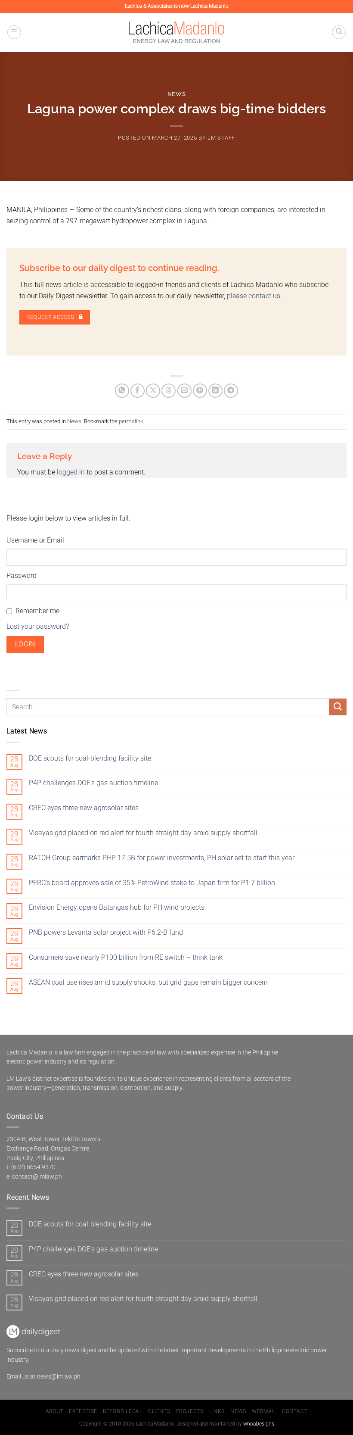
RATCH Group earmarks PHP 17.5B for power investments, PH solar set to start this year (161, 858)
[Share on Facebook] (137, 391)
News (176, 94)
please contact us (253, 296)
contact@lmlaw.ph (37, 1176)
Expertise (83, 1411)
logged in (71, 472)
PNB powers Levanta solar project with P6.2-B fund (106, 932)
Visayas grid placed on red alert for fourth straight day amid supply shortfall (143, 833)
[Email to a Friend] (184, 391)
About (54, 1411)
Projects (190, 1411)
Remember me (37, 611)
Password (21, 575)
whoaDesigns (258, 1424)
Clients (159, 1411)
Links (217, 1411)
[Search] (339, 32)
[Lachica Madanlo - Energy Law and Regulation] (176, 32)
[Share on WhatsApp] (122, 391)
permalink (131, 421)
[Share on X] (153, 391)
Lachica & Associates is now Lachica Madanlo (177, 6)
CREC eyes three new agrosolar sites (84, 808)
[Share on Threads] (168, 391)
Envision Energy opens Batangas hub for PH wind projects (116, 907)
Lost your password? (37, 626)
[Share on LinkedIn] (215, 391)
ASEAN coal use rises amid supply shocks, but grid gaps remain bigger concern (148, 982)
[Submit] (338, 707)
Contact (294, 1411)
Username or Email (35, 540)
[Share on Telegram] (231, 391)
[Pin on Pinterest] (200, 391)
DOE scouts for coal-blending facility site (90, 758)
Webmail (264, 1411)
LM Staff (221, 137)
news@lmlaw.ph (59, 1376)
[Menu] (14, 32)
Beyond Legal (122, 1411)
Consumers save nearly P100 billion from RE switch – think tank (126, 957)
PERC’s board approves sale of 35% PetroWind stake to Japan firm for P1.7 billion (152, 883)
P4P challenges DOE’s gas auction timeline (93, 783)
